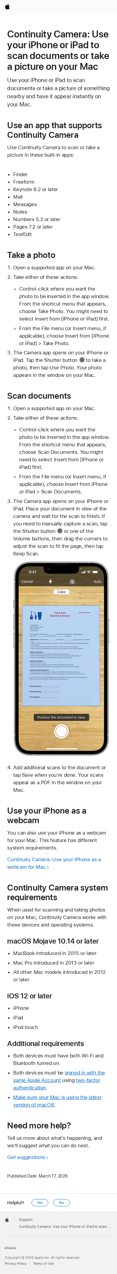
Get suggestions (26, 1157)
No (61, 1203)
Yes (40, 1203)
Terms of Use (43, 1264)
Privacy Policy (16, 1264)
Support (25, 1220)
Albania (10, 1248)
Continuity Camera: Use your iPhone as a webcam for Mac (53, 863)
